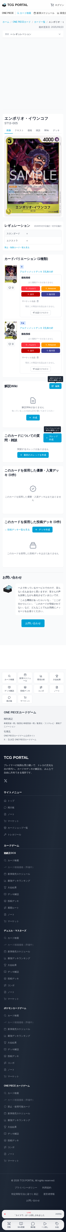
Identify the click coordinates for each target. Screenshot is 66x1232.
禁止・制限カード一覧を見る (16, 247)
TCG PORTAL (16, 757)
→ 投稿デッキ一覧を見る (17, 529)
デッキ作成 (44, 529)
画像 (8, 130)
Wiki (46, 130)
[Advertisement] (33, 73)
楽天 (32, 294)
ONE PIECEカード (22, 21)
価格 (30, 130)
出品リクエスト (42, 312)
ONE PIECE (8, 13)
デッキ (56, 130)
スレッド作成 (53, 438)
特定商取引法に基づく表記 (24, 1194)
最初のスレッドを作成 (35, 454)
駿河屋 (52, 294)
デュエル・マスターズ (15, 930)
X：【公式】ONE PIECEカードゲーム (20, 739)
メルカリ (32, 288)
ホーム (6, 21)
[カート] (52, 5)
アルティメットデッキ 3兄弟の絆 (36, 271)
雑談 (38, 130)
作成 (35, 417)
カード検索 (25, 13)
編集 (57, 386)
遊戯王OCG (10, 853)
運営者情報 (49, 1194)
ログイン (59, 5)
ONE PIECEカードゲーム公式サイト (19, 735)
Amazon (52, 288)
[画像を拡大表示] (10, 274)
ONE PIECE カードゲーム (17, 1085)
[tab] (9, 1225)
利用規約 (46, 1187)
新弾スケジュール (45, 13)
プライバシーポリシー (26, 1187)
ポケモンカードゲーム (15, 1008)
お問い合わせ (33, 623)
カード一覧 (39, 21)
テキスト (19, 130)
